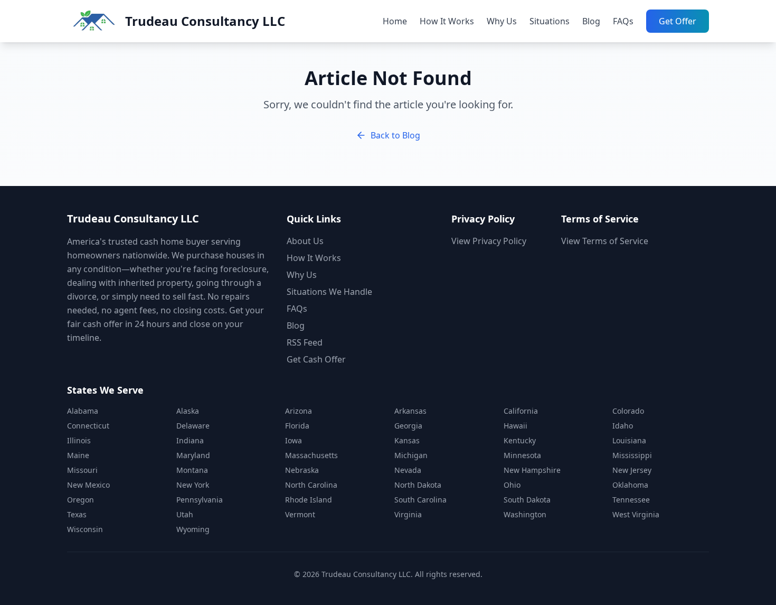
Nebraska (302, 470)
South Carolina (420, 500)
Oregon (80, 500)
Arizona (298, 411)
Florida (297, 426)
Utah (184, 514)
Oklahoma (630, 485)
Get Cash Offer (316, 359)
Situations (549, 21)
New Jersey (631, 470)
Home (395, 21)
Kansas (407, 440)
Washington (525, 514)
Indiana (190, 440)
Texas (77, 514)
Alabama (82, 411)
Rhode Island (308, 500)
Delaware (193, 426)
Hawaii (515, 426)
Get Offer (677, 21)
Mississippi (632, 455)
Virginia (408, 514)
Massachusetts (311, 455)
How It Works (447, 21)
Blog (591, 21)
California (521, 411)
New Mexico (88, 485)
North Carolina (311, 485)
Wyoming (193, 529)
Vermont (300, 514)
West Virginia (635, 514)
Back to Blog (395, 135)
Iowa (293, 440)
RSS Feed (305, 342)
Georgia (408, 426)
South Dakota (527, 500)
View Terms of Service (604, 241)
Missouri (82, 470)
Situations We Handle (329, 291)
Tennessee (631, 500)
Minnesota (522, 455)
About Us (305, 241)
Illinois (79, 440)
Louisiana (629, 440)
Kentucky (520, 440)
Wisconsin (85, 529)
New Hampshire (532, 470)
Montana (192, 470)
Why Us (502, 21)
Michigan (411, 455)
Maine (78, 455)
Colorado (628, 411)
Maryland (193, 455)
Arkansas (410, 411)
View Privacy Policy (488, 241)
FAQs (623, 21)
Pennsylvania (199, 500)
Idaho (622, 426)
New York (192, 485)
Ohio (512, 485)
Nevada (407, 470)
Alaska (187, 411)
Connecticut (88, 426)
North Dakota (417, 485)
